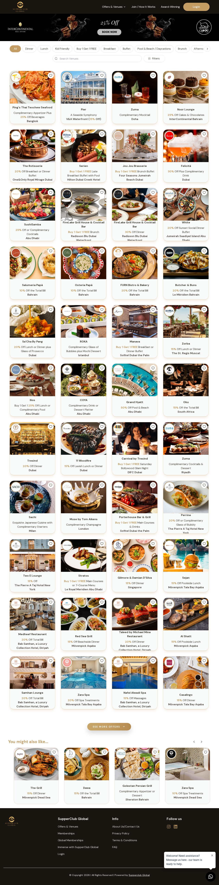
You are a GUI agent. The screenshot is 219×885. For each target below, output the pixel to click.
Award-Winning (170, 7)
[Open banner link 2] (109, 27)
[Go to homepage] (27, 821)
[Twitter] (169, 826)
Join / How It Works (143, 7)
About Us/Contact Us (125, 826)
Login (196, 7)
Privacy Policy (120, 833)
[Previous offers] (194, 742)
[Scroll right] (207, 49)
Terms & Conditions (124, 840)
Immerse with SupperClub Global (78, 847)
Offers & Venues (68, 826)
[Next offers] (201, 742)
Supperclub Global (139, 875)
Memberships (66, 833)
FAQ (114, 847)
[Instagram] (175, 826)
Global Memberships (70, 840)
